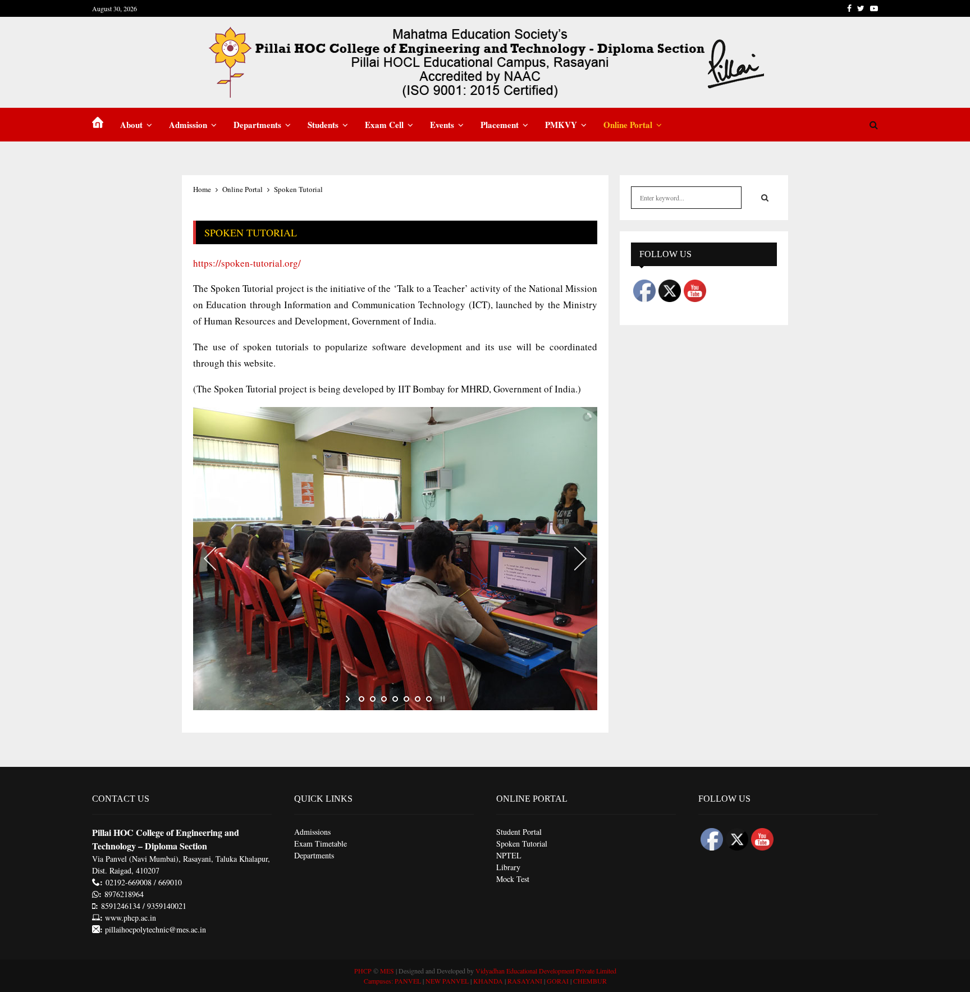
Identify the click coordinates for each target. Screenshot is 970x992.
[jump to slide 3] (384, 699)
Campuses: (378, 980)
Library (508, 867)
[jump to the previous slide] (210, 559)
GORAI (558, 980)
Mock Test (512, 879)
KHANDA (488, 980)
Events (442, 124)
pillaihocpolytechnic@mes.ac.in (154, 929)
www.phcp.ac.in (130, 917)
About (131, 124)
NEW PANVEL (447, 980)
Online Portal (627, 124)
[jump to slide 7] (428, 699)
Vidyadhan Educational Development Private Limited (545, 970)
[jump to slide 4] (395, 699)
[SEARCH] (765, 197)
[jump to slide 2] (372, 699)
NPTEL (508, 855)
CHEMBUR (590, 980)
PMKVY (561, 124)
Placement (500, 124)
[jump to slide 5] (406, 699)
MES (387, 970)
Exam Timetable (320, 843)
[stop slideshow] (441, 699)
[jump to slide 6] (417, 699)
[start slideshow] (349, 699)
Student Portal (519, 831)
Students (323, 124)
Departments (257, 124)
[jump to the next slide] (580, 559)
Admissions (312, 831)
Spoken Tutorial (521, 843)
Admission (188, 124)
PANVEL (408, 980)
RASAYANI (524, 980)
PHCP (363, 970)
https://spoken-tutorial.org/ (247, 263)
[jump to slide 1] (361, 699)
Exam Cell (384, 124)
